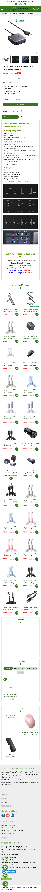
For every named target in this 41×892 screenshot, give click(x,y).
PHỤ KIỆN (22, 13)
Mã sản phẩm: (7, 82)
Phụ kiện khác (19, 668)
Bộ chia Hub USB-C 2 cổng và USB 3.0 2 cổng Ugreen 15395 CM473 (10, 310)
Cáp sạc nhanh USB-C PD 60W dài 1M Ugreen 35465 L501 (30, 555)
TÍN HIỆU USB (31, 668)
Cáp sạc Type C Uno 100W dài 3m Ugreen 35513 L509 (30, 609)
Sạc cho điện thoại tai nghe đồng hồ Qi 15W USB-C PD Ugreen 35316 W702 (10, 472)
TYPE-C (20, 672)
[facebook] (16, 4)
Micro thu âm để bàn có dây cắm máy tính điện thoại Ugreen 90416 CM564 (11, 695)
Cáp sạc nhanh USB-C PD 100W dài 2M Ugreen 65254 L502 (30, 391)
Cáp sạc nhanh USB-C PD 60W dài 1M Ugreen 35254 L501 (30, 582)
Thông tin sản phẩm (10, 117)
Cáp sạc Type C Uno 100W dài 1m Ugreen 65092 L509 (30, 418)
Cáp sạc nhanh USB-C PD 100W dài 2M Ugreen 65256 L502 (10, 391)
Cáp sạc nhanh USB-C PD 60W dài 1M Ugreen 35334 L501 (10, 582)
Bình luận (24, 117)
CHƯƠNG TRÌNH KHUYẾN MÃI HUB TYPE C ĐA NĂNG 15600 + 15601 (30, 733)
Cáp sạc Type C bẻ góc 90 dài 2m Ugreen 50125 (31, 310)
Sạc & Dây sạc (31, 13)
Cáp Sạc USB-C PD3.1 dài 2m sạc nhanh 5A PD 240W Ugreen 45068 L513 (10, 501)
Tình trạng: (6, 99)
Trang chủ (4, 13)
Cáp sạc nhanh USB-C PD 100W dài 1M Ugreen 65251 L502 (10, 555)
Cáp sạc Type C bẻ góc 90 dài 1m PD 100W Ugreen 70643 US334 (10, 609)
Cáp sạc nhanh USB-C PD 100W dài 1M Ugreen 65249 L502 (10, 445)
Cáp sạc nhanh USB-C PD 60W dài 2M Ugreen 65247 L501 (10, 528)
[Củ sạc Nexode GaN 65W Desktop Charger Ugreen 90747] (20, 9)
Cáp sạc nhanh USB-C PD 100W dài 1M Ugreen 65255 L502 (10, 337)
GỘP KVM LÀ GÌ (11, 757)
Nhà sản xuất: (7, 79)
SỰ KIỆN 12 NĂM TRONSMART (10, 716)
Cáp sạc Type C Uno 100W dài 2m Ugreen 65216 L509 (10, 418)
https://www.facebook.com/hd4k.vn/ (23, 268)
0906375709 (16, 1)
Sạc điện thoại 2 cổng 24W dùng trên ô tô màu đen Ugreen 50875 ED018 (30, 445)
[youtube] (20, 4)
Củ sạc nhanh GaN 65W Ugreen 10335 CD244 (30, 364)
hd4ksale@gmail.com (29, 1)
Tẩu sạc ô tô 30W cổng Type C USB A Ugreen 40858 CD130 (31, 472)
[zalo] (25, 4)
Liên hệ (21, 104)
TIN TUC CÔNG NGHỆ (8, 806)
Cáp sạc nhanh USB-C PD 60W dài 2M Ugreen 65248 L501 (30, 501)
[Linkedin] (17, 111)
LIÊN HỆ (4, 798)
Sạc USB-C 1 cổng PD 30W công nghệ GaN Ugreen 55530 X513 (30, 337)
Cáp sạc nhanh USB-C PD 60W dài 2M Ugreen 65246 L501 (30, 528)
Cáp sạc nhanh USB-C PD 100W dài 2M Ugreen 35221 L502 (10, 364)
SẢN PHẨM (13, 13)
